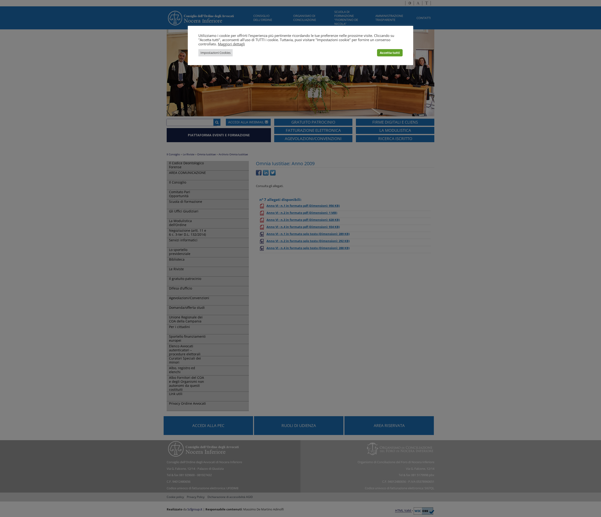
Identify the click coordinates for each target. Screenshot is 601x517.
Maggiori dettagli (231, 44)
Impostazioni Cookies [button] (215, 53)
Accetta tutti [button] (390, 53)
